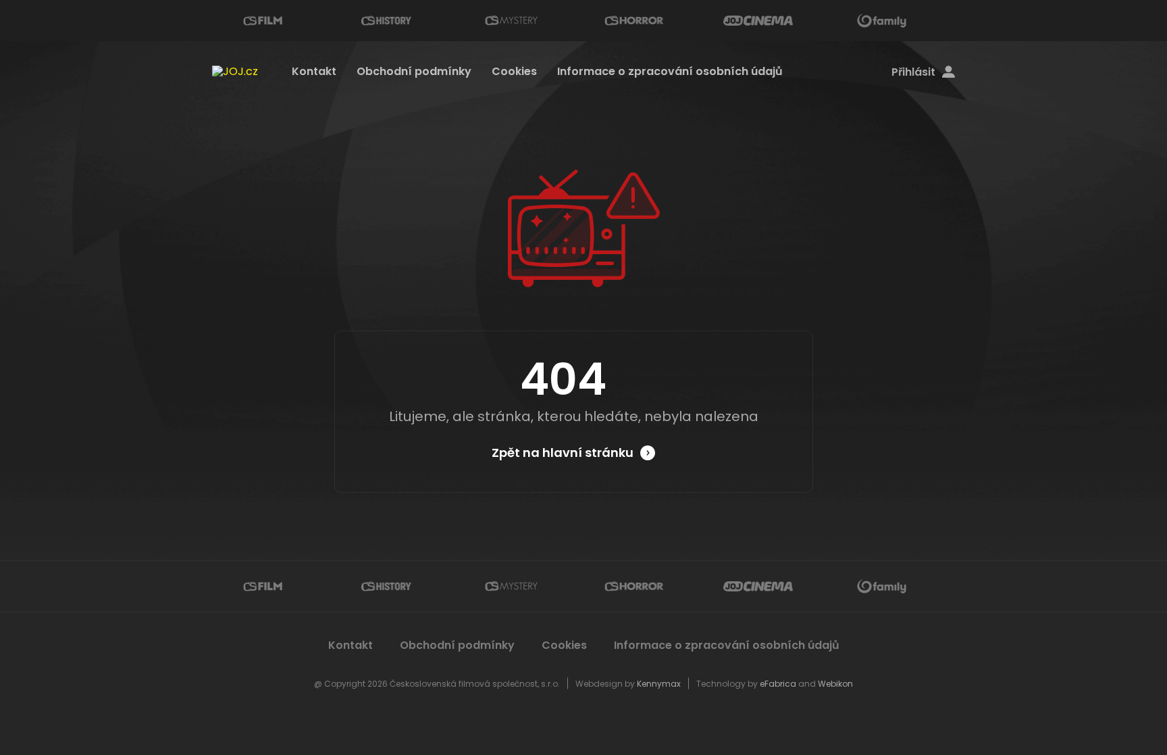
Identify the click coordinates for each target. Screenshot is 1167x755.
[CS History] (386, 20)
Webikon (835, 683)
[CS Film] (262, 20)
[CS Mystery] (510, 20)
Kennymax (659, 683)
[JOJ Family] (882, 20)
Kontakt (314, 71)
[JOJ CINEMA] (757, 20)
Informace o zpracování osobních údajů (670, 71)
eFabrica (778, 683)
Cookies (514, 71)
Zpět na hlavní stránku (562, 453)
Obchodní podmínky (414, 71)
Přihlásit (913, 72)
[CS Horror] (634, 20)
